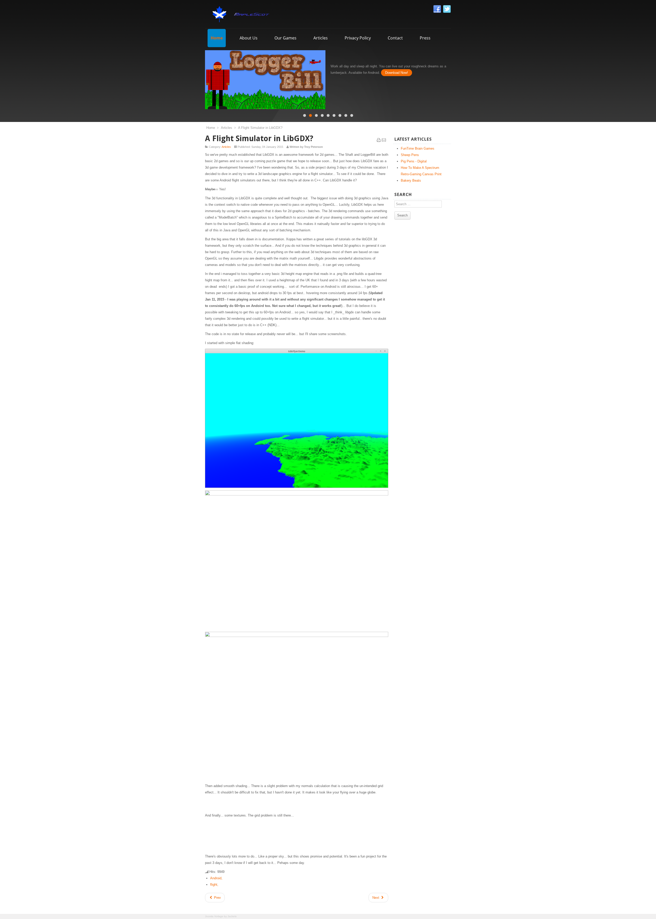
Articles (226, 128)
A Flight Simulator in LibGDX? (259, 138)
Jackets (232, 916)
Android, (216, 878)
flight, (214, 884)
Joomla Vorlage (214, 916)
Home (210, 128)
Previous (201, 78)
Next (455, 78)
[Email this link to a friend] (384, 141)
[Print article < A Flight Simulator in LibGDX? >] (379, 141)
